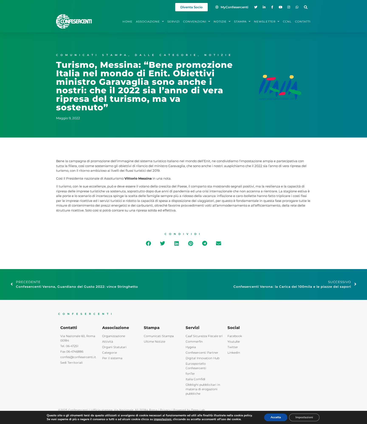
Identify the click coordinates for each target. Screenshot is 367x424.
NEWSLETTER (264, 21)
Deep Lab (198, 409)
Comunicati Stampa (92, 55)
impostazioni (162, 419)
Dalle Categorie (166, 55)
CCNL (287, 21)
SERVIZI (173, 21)
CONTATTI (303, 21)
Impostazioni (304, 417)
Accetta (276, 417)
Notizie (218, 55)
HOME (128, 21)
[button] (305, 7)
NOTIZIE (220, 21)
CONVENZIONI (194, 21)
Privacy (165, 409)
